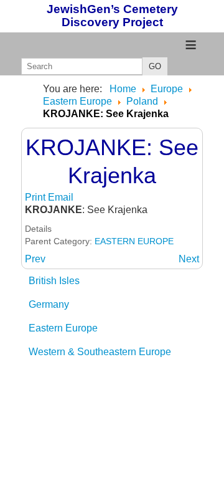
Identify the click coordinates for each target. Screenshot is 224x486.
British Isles (54, 280)
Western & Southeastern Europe (100, 351)
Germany (49, 304)
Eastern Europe (63, 328)
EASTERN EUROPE (134, 241)
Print (36, 197)
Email (60, 197)
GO (155, 66)
